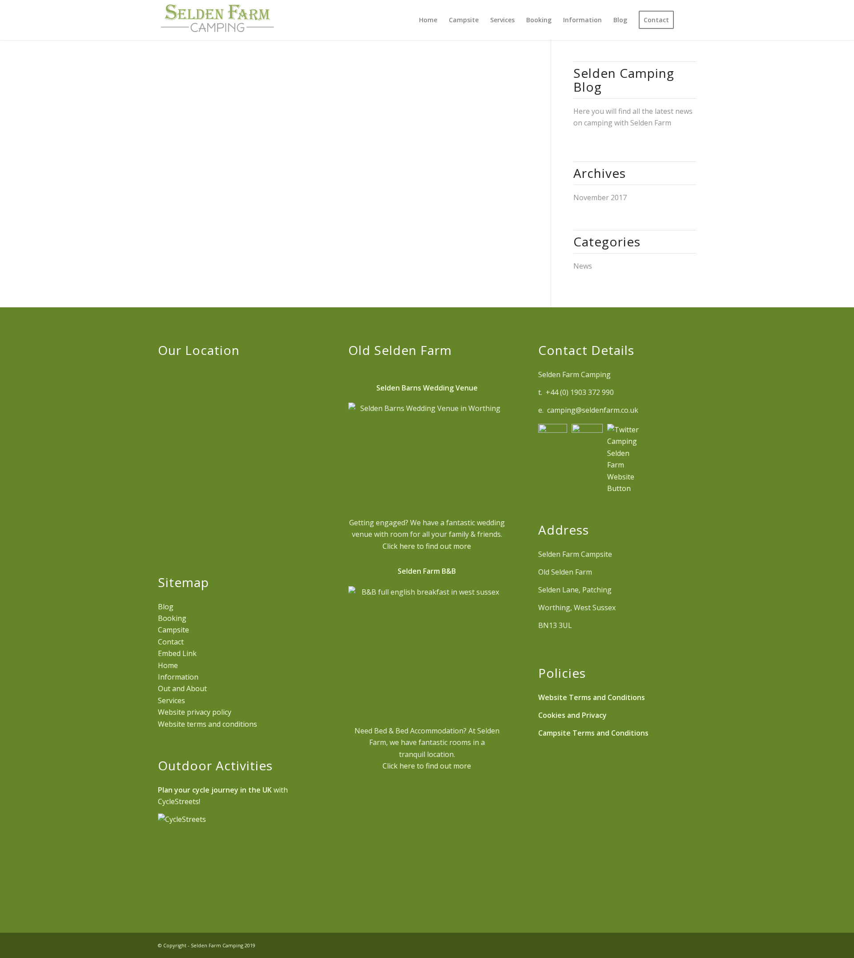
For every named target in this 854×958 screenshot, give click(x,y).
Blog (165, 607)
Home (168, 665)
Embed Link (177, 653)
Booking (172, 618)
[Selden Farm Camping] (217, 20)
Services (171, 700)
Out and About (182, 688)
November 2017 (600, 197)
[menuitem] (428, 20)
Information (178, 677)
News (582, 266)
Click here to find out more (427, 546)
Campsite (173, 630)
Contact (171, 642)
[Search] (688, 20)
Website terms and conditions (207, 724)
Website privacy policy (194, 712)
